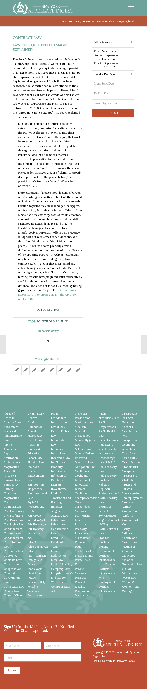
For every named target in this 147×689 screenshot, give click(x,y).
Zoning (127, 591)
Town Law (129, 453)
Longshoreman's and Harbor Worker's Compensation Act (62, 582)
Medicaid (81, 427)
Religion (104, 484)
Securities (105, 506)
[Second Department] (113, 55)
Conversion (11, 564)
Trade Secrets (131, 462)
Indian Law (58, 453)
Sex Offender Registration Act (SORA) (109, 520)
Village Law (129, 573)
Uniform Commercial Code (130, 520)
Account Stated (13, 422)
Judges (55, 511)
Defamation (35, 427)
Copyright (10, 573)
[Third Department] (113, 59)
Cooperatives (12, 569)
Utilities (127, 533)
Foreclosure (35, 595)
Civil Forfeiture (13, 515)
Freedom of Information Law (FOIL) (59, 422)
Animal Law (11, 449)
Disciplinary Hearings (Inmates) (34, 444)
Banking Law (12, 480)
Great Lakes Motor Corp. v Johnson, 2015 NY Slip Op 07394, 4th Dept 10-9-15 (48, 294)
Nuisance (81, 511)
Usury (126, 529)
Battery (8, 489)
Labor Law (58, 520)
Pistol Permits (84, 555)
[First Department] (113, 51)
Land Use (57, 538)
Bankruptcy (11, 484)
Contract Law (27, 37)
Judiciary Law (59, 515)
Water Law (129, 577)
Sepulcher (105, 511)
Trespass (128, 471)
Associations (12, 471)
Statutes (104, 538)
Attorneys (10, 475)
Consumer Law (13, 551)
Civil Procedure (14, 520)
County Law (11, 591)
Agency (8, 444)
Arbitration (11, 458)
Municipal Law (84, 462)
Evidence (33, 511)
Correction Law (14, 586)
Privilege (80, 577)
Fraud (54, 413)
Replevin (104, 489)
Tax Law (104, 542)
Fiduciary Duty (36, 582)
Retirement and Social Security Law (109, 498)
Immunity (57, 449)
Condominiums (13, 538)
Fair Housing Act (37, 524)
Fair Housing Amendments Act (36, 533)
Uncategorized (131, 493)
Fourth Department (52, 321)
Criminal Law (36, 413)
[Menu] (129, 8)
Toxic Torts (129, 458)
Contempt (10, 555)
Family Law (34, 560)
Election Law (35, 462)
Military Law (83, 449)
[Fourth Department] (113, 63)
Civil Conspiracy (14, 511)
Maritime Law (84, 422)
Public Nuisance (109, 440)
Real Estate (106, 444)
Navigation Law (85, 467)
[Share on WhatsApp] (48, 341)
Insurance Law (60, 458)
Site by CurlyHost (104, 660)
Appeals (9, 453)
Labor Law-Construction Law (59, 529)
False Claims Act (37, 546)
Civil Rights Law (14, 524)
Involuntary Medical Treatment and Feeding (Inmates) (61, 497)
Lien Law (57, 560)
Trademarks (130, 467)
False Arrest (35, 542)
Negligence (82, 471)
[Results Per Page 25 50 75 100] (113, 75)
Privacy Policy (126, 660)
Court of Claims (14, 595)
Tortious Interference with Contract (108, 560)
